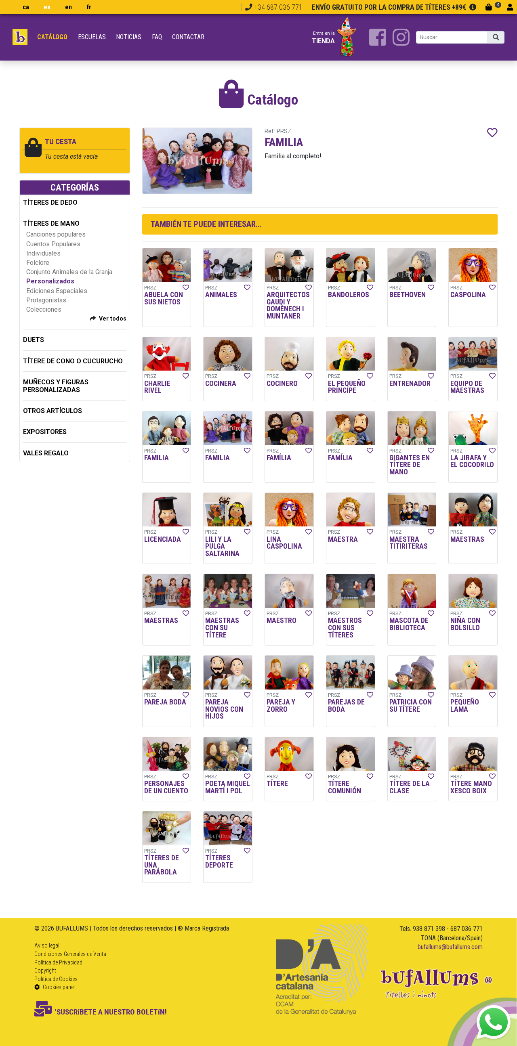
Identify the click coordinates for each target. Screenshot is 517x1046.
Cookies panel (58, 987)
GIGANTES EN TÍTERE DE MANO (409, 465)
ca (26, 7)
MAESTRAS (467, 539)
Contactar (188, 37)
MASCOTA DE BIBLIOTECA (409, 624)
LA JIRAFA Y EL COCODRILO (472, 461)
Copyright (45, 970)
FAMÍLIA (279, 458)
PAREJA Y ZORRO (281, 705)
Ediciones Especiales (56, 291)
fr (88, 7)
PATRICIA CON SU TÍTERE (410, 705)
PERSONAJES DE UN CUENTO (166, 787)
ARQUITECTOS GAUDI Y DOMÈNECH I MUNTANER (288, 305)
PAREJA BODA (165, 702)
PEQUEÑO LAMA (464, 705)
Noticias (128, 37)
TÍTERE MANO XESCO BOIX (471, 787)
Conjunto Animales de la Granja (69, 272)
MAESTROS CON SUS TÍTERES (345, 627)
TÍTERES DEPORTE (219, 861)
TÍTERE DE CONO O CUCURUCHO (73, 361)
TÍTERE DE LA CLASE (409, 787)
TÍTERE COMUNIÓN (344, 787)
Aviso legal (46, 945)
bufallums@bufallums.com (450, 947)
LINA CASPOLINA (284, 543)
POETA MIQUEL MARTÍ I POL (227, 787)
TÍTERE (277, 784)
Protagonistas (46, 300)
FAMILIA (156, 458)
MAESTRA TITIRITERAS (408, 543)
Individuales (43, 253)
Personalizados (50, 281)
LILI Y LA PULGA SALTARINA (222, 546)
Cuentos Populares (53, 244)
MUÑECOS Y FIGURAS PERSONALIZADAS (55, 386)
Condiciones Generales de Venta (70, 954)
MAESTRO (281, 620)
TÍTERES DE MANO (51, 223)
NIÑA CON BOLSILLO (465, 624)
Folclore (37, 262)
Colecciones (43, 309)
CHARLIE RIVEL (157, 387)
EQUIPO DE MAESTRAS (467, 387)
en (68, 7)
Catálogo (52, 37)
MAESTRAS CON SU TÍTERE (222, 627)
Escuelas (92, 37)
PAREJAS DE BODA (346, 705)
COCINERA (220, 383)
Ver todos (112, 318)
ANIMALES (221, 295)
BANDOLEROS (348, 295)
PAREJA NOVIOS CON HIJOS (224, 709)
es (47, 7)
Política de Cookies (56, 979)
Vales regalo (46, 453)
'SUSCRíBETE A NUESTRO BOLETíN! (111, 1012)
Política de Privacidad (58, 962)
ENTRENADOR (410, 383)
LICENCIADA (162, 539)
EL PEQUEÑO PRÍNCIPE (347, 387)
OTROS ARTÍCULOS (52, 411)
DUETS (33, 340)
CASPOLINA (468, 295)
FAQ (157, 37)
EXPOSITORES (45, 432)
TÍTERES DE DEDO (50, 202)
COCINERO (282, 383)
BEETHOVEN (407, 295)
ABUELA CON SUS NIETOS (163, 298)
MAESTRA (343, 539)
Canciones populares (56, 234)
